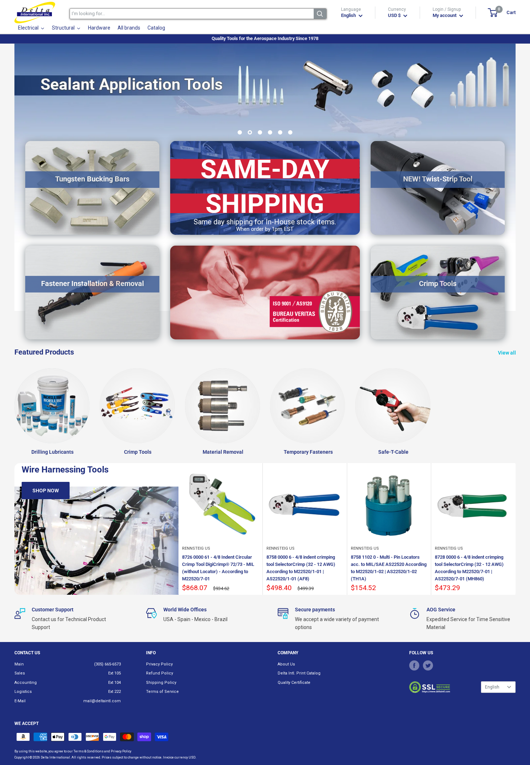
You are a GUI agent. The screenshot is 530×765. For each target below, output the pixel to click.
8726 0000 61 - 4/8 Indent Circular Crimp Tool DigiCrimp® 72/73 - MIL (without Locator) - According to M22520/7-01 (218, 567)
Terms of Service (162, 691)
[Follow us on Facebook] (414, 665)
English (492, 687)
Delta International (55, 757)
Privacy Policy (159, 664)
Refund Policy (159, 673)
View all (507, 353)
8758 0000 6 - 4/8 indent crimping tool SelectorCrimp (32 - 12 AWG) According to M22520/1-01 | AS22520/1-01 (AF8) (300, 567)
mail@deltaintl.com (102, 701)
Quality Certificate (294, 682)
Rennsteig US (196, 548)
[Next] (515, 529)
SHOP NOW (45, 490)
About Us (286, 664)
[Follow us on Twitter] (428, 665)
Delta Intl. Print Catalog (299, 673)
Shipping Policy (161, 682)
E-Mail (20, 701)
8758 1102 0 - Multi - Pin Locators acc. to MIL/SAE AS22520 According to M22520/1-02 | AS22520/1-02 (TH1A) (389, 567)
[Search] (320, 14)
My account (445, 15)
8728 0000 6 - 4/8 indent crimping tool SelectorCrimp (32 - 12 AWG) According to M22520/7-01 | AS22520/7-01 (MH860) (469, 567)
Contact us (27, 652)
